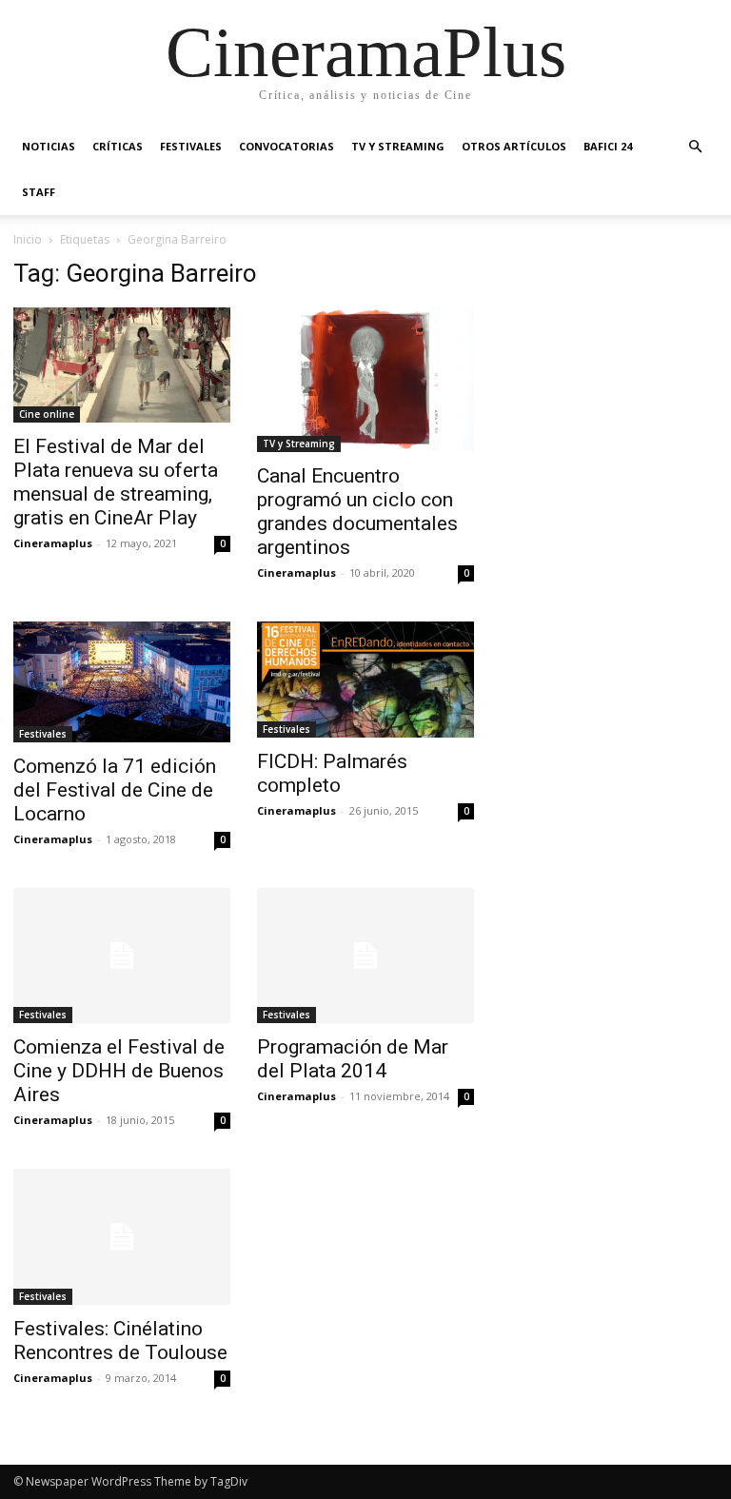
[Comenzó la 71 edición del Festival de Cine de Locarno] (121, 681)
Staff (38, 192)
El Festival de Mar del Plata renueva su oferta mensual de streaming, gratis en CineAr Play (115, 482)
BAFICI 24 (607, 146)
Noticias (48, 146)
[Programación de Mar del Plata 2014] (365, 956)
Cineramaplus (52, 543)
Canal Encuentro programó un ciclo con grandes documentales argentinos (357, 511)
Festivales (191, 146)
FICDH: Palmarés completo (332, 773)
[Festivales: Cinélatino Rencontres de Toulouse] (121, 1237)
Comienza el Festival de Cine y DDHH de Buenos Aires (119, 1070)
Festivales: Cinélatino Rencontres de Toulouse (120, 1340)
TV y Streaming (398, 146)
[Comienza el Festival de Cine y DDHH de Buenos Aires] (121, 956)
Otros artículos (514, 146)
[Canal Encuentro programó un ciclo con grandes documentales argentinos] (365, 379)
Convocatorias (286, 146)
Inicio (27, 239)
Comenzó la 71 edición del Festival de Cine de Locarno (114, 790)
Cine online (46, 414)
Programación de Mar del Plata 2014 (352, 1058)
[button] (695, 147)
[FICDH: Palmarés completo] (365, 679)
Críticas (117, 146)
